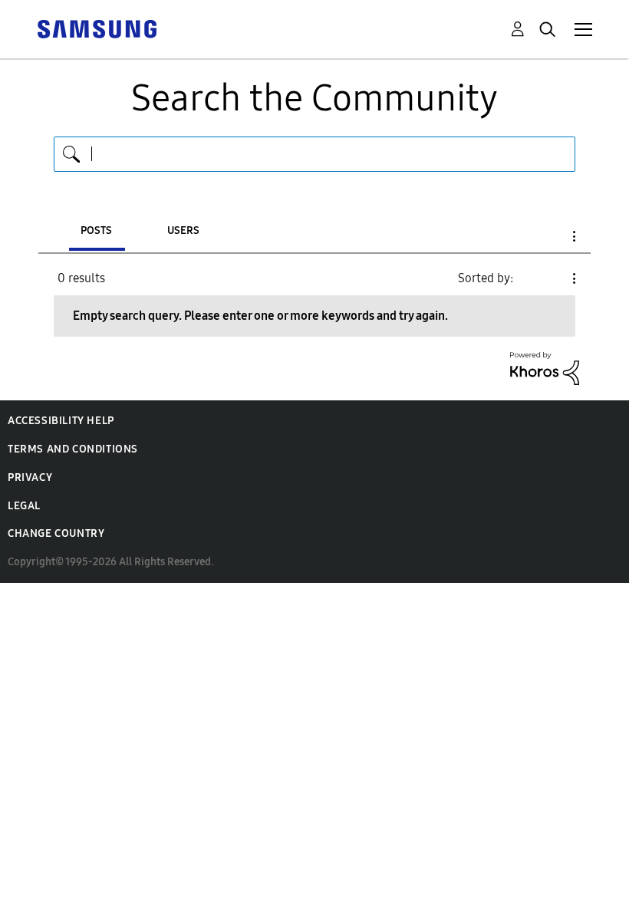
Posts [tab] (96, 230)
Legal (24, 505)
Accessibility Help (61, 420)
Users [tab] (183, 230)
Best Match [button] (548, 278)
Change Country (56, 533)
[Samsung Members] (96, 28)
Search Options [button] (548, 236)
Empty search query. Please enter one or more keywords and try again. (260, 315)
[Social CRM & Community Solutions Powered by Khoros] (544, 367)
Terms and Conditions (73, 449)
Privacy (30, 477)
